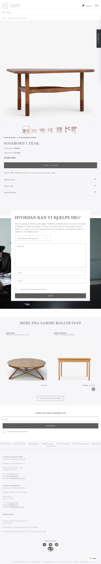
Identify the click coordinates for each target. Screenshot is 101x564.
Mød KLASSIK (5, 444)
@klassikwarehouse (17, 507)
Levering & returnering (64, 562)
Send (50, 296)
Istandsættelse (34, 444)
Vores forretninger (62, 444)
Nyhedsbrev (96, 444)
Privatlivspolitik (35, 562)
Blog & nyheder (47, 444)
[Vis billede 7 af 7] (75, 129)
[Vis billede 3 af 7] (42, 129)
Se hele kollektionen (50, 398)
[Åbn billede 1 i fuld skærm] (50, 72)
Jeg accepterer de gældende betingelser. (33, 289)
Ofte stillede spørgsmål (80, 444)
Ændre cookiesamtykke (81, 562)
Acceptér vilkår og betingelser (17, 431)
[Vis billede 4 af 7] (50, 129)
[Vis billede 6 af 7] (66, 129)
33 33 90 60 (13, 474)
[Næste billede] (95, 122)
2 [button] (96, 389)
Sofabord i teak (21, 18)
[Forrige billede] (6, 122)
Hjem (4, 18)
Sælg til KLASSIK (19, 444)
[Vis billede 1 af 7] (26, 129)
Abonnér (50, 426)
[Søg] (4, 12)
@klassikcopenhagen (17, 478)
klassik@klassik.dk (12, 476)
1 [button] (93, 389)
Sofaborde (11, 18)
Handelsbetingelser (49, 562)
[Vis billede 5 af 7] (58, 129)
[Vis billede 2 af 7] (34, 129)
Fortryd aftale (50, 446)
